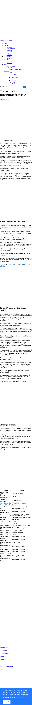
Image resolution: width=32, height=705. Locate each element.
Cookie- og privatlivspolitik (14, 69)
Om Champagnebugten (6, 666)
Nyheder (6, 45)
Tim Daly (3, 523)
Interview (9, 55)
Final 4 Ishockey (11, 84)
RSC (8, 76)
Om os (5, 64)
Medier (6, 59)
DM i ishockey (4, 650)
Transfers (13, 80)
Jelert (29, 323)
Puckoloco (10, 50)
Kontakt (9, 67)
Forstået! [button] (6, 702)
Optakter (9, 47)
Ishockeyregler (4, 659)
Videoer (9, 63)
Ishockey (6, 71)
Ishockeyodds (7, 56)
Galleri (9, 61)
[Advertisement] (16, 21)
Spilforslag (10, 58)
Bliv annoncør (11, 66)
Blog (8, 53)
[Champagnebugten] (6, 40)
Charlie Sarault (4, 553)
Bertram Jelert (4, 505)
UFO (9, 99)
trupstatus (9, 143)
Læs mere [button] (19, 697)
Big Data (9, 51)
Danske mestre (11, 82)
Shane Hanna (4, 521)
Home (5, 43)
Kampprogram (15, 77)
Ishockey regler (11, 74)
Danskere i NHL (12, 72)
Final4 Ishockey (4, 653)
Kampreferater (11, 48)
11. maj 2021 (3, 99)
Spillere (13, 79)
